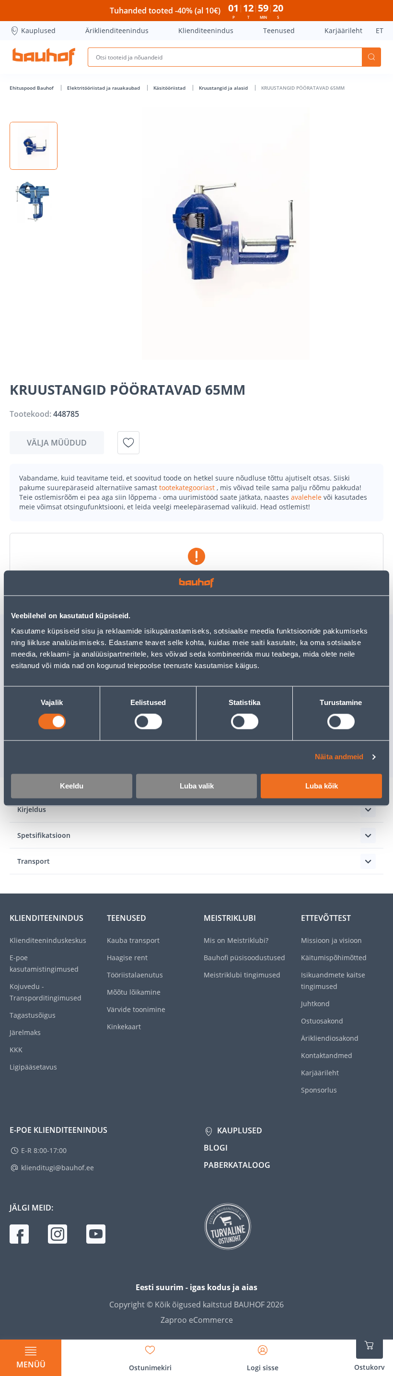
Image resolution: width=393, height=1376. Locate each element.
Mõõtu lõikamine (134, 992)
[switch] (148, 721)
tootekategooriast (188, 487)
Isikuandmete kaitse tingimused (333, 980)
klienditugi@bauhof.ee (57, 1167)
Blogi (216, 1147)
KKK (16, 1049)
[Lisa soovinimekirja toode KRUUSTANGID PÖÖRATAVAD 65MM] (128, 442)
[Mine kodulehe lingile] (44, 57)
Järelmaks (25, 1032)
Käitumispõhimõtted (334, 957)
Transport (33, 861)
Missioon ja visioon (331, 940)
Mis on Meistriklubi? (236, 940)
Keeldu (71, 786)
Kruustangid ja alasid (224, 87)
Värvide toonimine (136, 1009)
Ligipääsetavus (33, 1066)
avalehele (307, 497)
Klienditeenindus (205, 30)
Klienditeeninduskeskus (48, 940)
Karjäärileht (343, 30)
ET (379, 30)
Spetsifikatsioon (43, 835)
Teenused (279, 30)
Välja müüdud (57, 442)
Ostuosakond (322, 1020)
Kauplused (38, 30)
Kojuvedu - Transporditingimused (45, 992)
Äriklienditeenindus (117, 30)
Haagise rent (127, 957)
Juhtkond (315, 1003)
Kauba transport (133, 940)
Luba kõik (321, 786)
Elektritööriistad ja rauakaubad (104, 87)
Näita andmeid (339, 757)
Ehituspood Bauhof (32, 87)
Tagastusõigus (33, 1015)
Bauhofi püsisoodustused (244, 957)
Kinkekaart (124, 1026)
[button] (34, 146)
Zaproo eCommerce (197, 1320)
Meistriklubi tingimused (242, 974)
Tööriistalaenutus (135, 974)
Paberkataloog (237, 1165)
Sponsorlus (319, 1089)
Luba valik (197, 786)
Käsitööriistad (170, 87)
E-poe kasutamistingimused (44, 963)
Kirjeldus (31, 809)
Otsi (371, 57)
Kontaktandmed (326, 1055)
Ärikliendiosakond (329, 1038)
